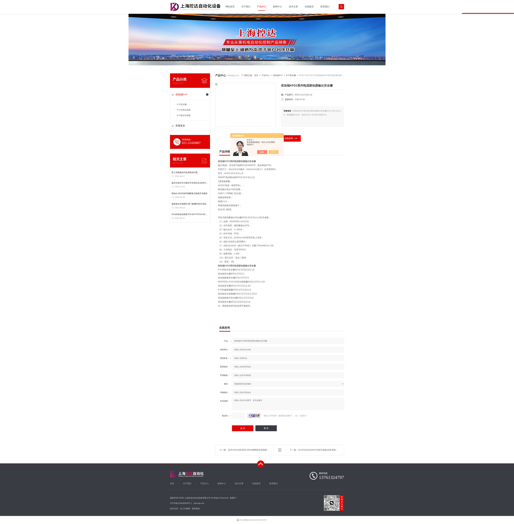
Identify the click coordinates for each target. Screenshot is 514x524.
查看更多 (180, 125)
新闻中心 (277, 6)
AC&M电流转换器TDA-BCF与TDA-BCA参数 (191, 214)
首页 (256, 75)
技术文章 (293, 6)
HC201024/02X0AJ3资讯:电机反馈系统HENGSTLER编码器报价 (329, 450)
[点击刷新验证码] (254, 415)
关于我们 (245, 6)
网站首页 (230, 6)
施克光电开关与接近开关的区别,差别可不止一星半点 (194, 183)
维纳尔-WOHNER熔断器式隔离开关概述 (189, 193)
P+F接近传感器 (184, 115)
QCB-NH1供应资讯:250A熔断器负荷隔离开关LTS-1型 (253, 450)
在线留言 (309, 6)
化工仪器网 (185, 508)
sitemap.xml (198, 503)
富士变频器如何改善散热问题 (184, 172)
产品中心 (261, 6)
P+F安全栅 (182, 104)
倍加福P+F (181, 94)
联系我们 (325, 6)
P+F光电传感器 (184, 110)
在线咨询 (288, 138)
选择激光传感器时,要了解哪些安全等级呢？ (190, 204)
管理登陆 (196, 508)
